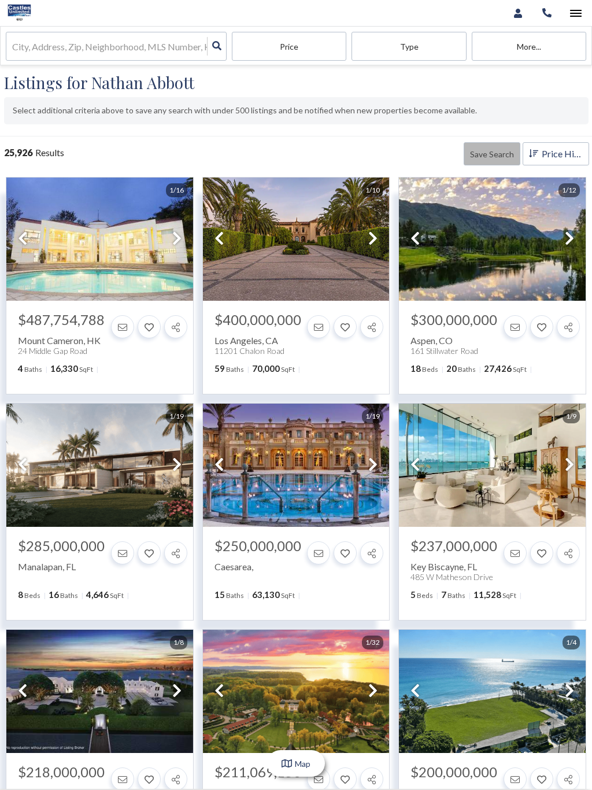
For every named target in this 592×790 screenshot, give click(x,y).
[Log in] (518, 13)
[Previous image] (22, 239)
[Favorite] (149, 326)
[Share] (175, 326)
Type (409, 46)
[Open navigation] (576, 14)
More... (529, 46)
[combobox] (13, 46)
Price (289, 46)
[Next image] (177, 239)
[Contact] (122, 326)
